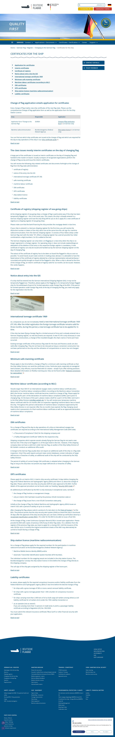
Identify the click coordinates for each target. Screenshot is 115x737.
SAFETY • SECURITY (9, 690)
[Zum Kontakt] (3, 723)
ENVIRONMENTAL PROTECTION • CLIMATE (70, 690)
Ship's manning (89, 670)
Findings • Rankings (8, 722)
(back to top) (15, 143)
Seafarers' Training (63, 672)
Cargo (5, 699)
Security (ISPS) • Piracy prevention (12, 697)
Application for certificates (25, 65)
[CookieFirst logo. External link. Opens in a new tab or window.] (73, 721)
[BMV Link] (53, 6)
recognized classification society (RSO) (24, 517)
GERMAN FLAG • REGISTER (11, 667)
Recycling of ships (63, 707)
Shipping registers (8, 674)
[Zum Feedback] (3, 728)
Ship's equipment (35, 701)
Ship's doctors (34, 682)
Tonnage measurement (36, 697)
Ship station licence (64, 130)
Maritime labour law (90, 672)
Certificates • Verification (68, 42)
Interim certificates (22, 68)
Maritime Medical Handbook (38, 678)
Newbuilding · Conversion (37, 695)
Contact (28, 42)
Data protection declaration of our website (100, 720)
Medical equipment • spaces (38, 676)
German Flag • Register (25, 48)
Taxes (87, 697)
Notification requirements (10, 728)
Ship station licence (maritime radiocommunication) (34, 91)
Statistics (6, 680)
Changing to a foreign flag (10, 678)
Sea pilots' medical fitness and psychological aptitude (43, 672)
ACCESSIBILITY (98, 653)
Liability (87, 693)
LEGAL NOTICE (98, 649)
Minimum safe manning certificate (27, 79)
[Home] (31, 7)
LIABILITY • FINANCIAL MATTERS (95, 690)
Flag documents (7, 682)
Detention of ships (8, 726)
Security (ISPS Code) (66, 486)
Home (13, 48)
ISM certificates (20, 85)
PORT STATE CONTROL (10, 715)
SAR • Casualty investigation (10, 701)
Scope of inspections (9, 724)
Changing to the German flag (45, 48)
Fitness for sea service (36, 670)
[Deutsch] (109, 5)
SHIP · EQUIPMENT (36, 690)
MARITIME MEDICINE (37, 667)
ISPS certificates (21, 88)
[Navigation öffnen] (12, 42)
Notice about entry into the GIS (26, 73)
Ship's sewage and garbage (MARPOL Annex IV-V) (70, 697)
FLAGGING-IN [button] (85, 9)
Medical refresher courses (37, 680)
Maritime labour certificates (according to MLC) (32, 82)
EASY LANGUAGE (98, 657)
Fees (87, 699)
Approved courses (63, 676)
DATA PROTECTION (99, 651)
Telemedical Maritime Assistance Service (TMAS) (42, 674)
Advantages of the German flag (11, 670)
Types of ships (34, 693)
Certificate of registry (23, 71)
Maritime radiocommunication (38, 703)
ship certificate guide (49, 140)
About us (6, 672)
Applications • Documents (45, 42)
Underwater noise (63, 709)
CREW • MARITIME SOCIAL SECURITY (96, 667)
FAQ (95, 655)
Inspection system (8, 720)
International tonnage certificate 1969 (29, 76)
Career (84, 42)
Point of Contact (66, 510)
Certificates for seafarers (64, 674)
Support (93, 42)
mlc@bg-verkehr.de (37, 400)
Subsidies (88, 695)
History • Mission (8, 718)
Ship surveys (34, 699)
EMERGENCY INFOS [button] (103, 9)
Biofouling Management (64, 703)
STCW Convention (63, 670)
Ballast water (62, 705)
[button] (32, 42)
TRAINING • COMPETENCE (66, 667)
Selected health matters (37, 684)
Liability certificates (22, 94)
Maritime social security (91, 674)
